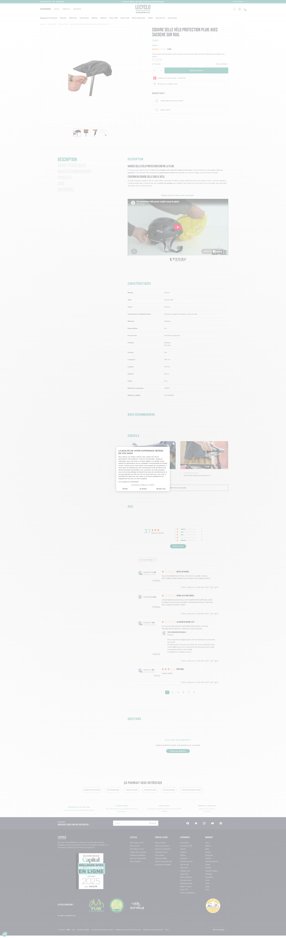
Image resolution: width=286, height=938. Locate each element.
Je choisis (143, 489)
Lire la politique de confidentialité (128, 482)
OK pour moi (160, 489)
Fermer (125, 489)
